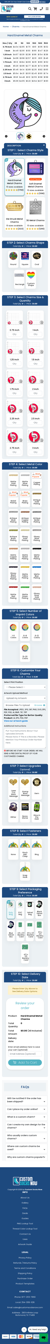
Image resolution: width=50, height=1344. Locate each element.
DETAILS (42, 2)
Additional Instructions (15, 726)
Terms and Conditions (25, 1268)
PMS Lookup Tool (25, 1223)
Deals (25, 1213)
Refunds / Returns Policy (25, 1262)
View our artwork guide (16, 721)
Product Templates (25, 1283)
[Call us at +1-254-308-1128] (41, 9)
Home (6, 26)
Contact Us (25, 1234)
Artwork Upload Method (15, 693)
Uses (25, 1239)
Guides (25, 1218)
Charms (15, 26)
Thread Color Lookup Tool (25, 1228)
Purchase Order (25, 1278)
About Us (25, 1197)
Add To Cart (27, 1062)
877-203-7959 (28, 1297)
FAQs (25, 1208)
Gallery (25, 1202)
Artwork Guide (25, 1244)
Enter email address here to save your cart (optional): (24, 1048)
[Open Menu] (47, 8)
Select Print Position (13, 682)
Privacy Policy (25, 1257)
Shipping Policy (25, 1273)
